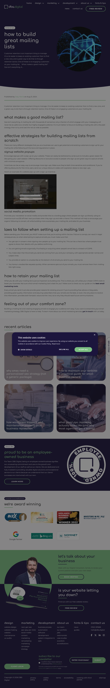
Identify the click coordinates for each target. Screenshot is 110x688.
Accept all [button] (83, 349)
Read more (56, 344)
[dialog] (55, 344)
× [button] (94, 335)
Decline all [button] (64, 349)
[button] (25, 349)
